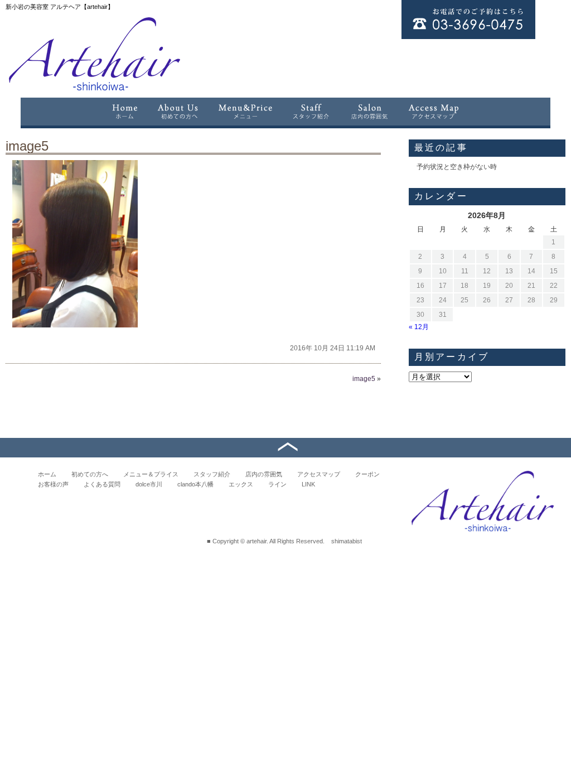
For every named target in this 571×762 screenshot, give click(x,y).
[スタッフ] (311, 111)
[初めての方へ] (178, 111)
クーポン (367, 474)
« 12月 (419, 327)
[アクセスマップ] (434, 111)
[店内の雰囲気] (369, 111)
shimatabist (346, 541)
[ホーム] (124, 111)
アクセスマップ (318, 474)
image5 (27, 145)
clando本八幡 (195, 484)
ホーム (47, 474)
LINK (308, 484)
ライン (277, 484)
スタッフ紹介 (211, 474)
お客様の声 (53, 484)
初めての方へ (89, 474)
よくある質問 (102, 484)
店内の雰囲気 (263, 474)
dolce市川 (149, 484)
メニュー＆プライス (150, 474)
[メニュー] (245, 111)
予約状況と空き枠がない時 (457, 167)
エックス (241, 484)
